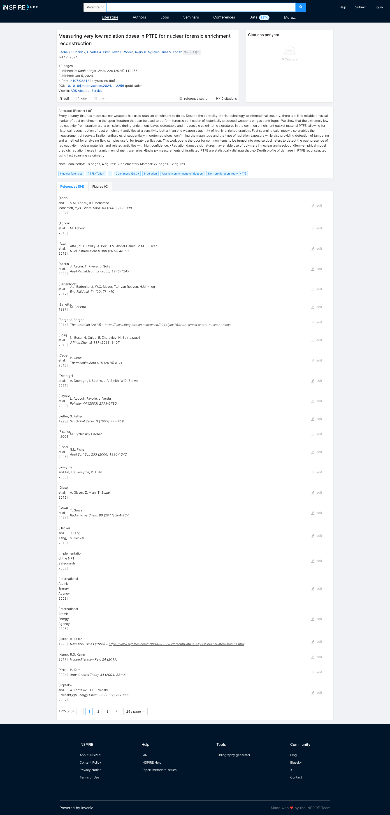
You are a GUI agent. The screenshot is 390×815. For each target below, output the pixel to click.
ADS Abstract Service (86, 90)
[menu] (348, 7)
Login (379, 7)
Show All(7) (192, 52)
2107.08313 (79, 81)
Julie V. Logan (171, 52)
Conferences (224, 17)
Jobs (164, 17)
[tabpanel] (195, 455)
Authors (139, 17)
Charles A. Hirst (98, 52)
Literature (110, 17)
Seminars (191, 17)
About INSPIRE (91, 755)
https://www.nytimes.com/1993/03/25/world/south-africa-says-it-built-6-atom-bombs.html (176, 644)
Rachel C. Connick (71, 52)
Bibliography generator (233, 755)
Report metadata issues (159, 770)
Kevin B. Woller (122, 52)
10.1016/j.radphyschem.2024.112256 (95, 85)
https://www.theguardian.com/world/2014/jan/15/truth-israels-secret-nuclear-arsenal (168, 325)
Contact (296, 777)
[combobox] (200, 7)
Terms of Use (89, 777)
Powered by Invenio (76, 808)
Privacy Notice (90, 770)
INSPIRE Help (151, 762)
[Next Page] (116, 711)
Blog (293, 755)
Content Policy (90, 762)
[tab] (72, 186)
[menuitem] (342, 7)
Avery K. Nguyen (147, 52)
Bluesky (296, 762)
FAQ (145, 755)
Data (253, 17)
